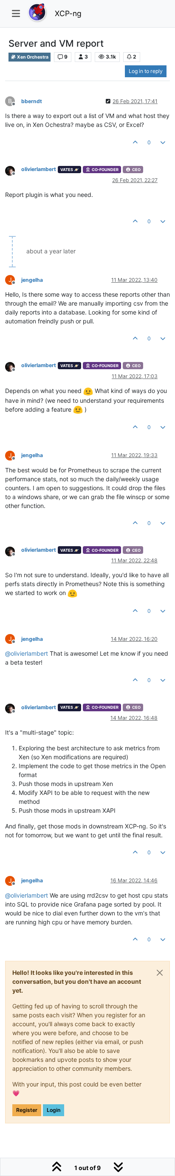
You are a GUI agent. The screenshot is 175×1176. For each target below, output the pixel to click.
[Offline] (13, 170)
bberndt (31, 101)
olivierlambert (38, 169)
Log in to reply (146, 71)
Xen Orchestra (32, 57)
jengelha (32, 280)
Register (26, 1110)
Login (53, 1110)
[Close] (159, 972)
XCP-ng (68, 13)
